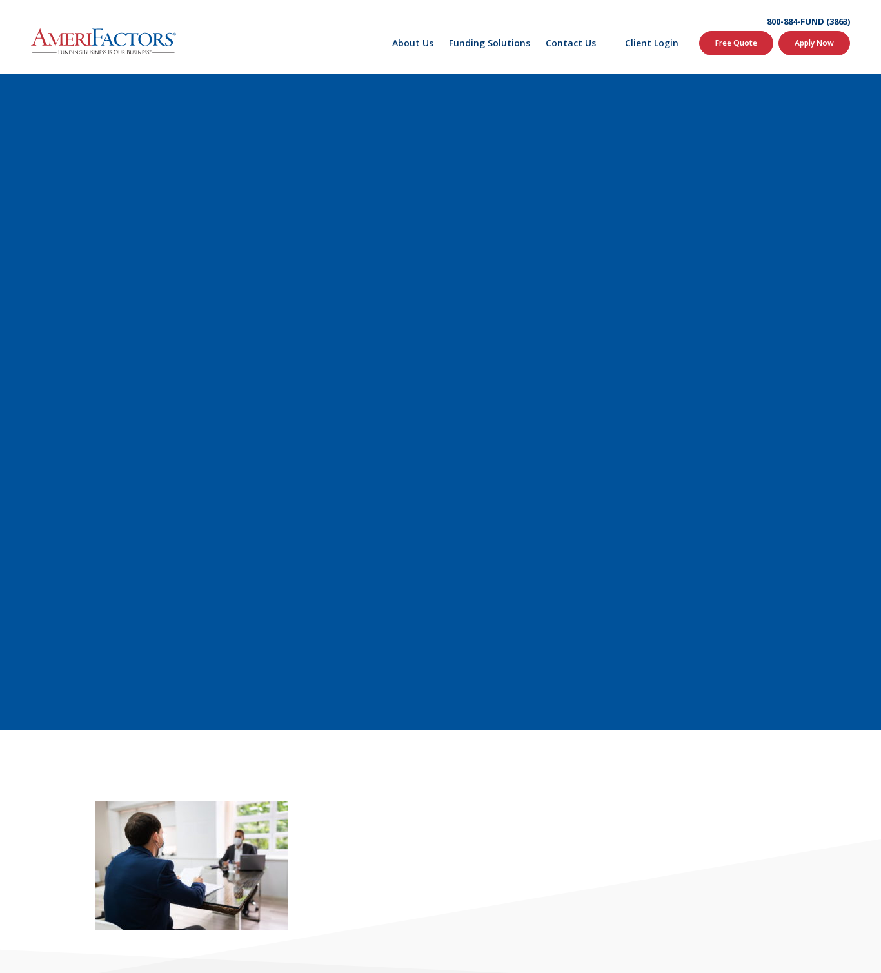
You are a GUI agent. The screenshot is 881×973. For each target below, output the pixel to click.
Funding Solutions (489, 43)
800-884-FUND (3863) (808, 21)
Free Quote (736, 42)
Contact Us (571, 43)
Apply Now (814, 42)
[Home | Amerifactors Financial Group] (103, 37)
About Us (412, 43)
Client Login (651, 43)
